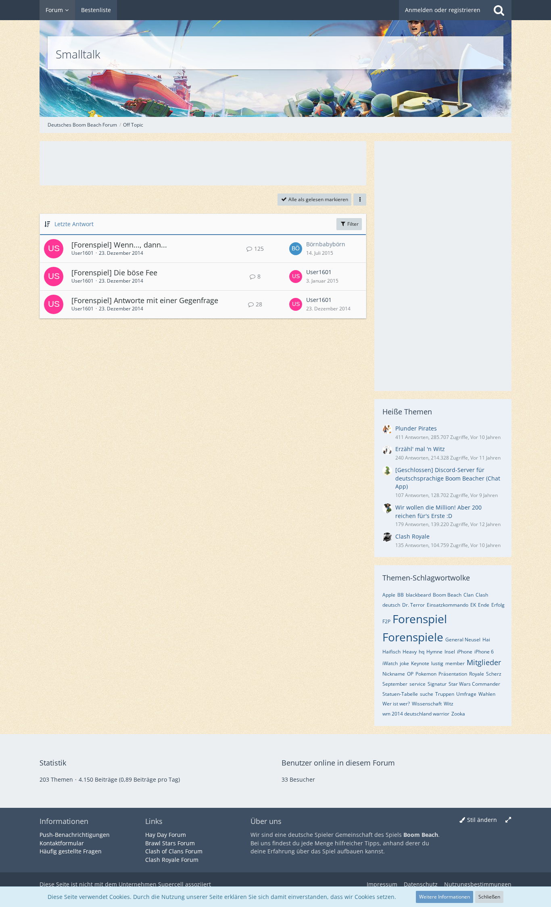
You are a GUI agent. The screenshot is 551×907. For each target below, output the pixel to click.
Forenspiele (412, 637)
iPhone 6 (484, 651)
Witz (448, 703)
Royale (476, 673)
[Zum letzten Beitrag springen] (295, 248)
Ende (483, 604)
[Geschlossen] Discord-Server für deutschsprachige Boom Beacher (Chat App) (447, 478)
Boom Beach (447, 594)
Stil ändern (482, 820)
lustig (437, 663)
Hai (486, 639)
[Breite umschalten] (508, 820)
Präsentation (452, 673)
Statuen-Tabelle (400, 694)
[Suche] (498, 10)
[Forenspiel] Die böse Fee (114, 272)
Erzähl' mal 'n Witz (420, 449)
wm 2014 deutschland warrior (415, 713)
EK (473, 604)
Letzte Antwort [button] (74, 224)
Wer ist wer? (396, 703)
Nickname (393, 673)
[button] (359, 199)
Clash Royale (412, 536)
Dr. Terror (413, 604)
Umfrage (466, 694)
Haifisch (391, 651)
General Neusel (462, 639)
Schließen (489, 896)
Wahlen (486, 694)
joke (404, 663)
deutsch (391, 604)
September (394, 683)
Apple (388, 594)
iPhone (464, 651)
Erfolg (498, 604)
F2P (386, 621)
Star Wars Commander (474, 683)
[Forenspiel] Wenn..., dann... (119, 245)
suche (426, 694)
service (417, 683)
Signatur (437, 683)
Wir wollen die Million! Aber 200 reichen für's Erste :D (438, 511)
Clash (482, 594)
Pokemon (425, 673)
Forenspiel (419, 618)
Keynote (420, 663)
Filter (352, 224)
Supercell (171, 884)
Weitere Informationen (444, 896)
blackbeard (418, 594)
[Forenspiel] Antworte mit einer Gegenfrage (144, 300)
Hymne (434, 651)
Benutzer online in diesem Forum (338, 763)
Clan (468, 594)
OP (410, 673)
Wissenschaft (427, 703)
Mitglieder (484, 662)
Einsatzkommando (447, 604)
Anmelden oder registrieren (442, 10)
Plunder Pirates (416, 428)
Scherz (493, 673)
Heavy (410, 651)
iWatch (390, 663)
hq (421, 651)
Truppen (444, 694)
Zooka (458, 713)
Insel (450, 651)
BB (400, 594)
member (455, 663)
